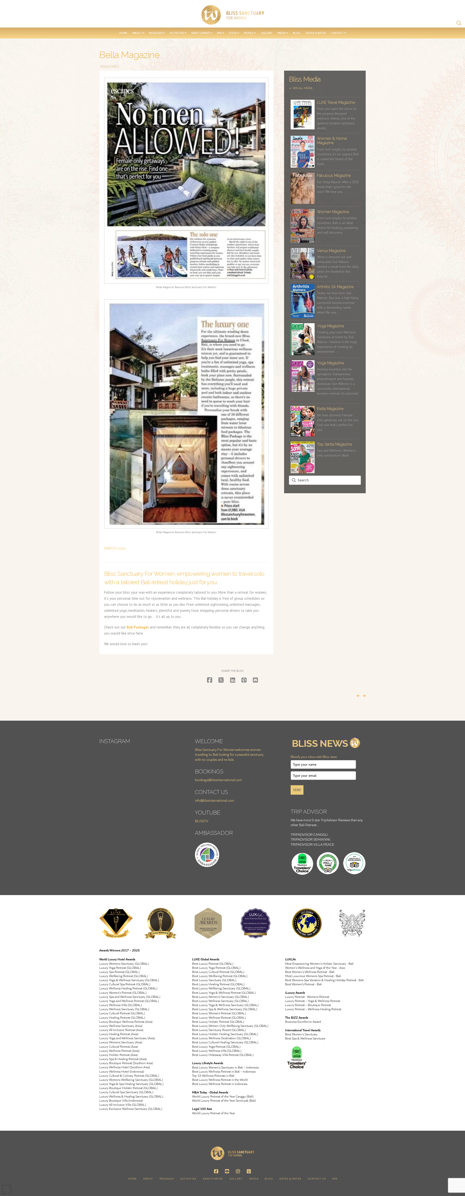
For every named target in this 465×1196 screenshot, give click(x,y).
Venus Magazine (331, 250)
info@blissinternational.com (214, 800)
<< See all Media (300, 88)
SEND (297, 790)
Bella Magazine (330, 408)
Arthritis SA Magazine (335, 286)
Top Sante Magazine (334, 444)
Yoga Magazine (330, 326)
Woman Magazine (333, 211)
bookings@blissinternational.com (218, 779)
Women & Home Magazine (332, 140)
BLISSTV (201, 821)
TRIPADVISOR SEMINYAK (310, 839)
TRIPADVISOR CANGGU (309, 834)
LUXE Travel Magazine (336, 102)
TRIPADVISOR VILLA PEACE (312, 844)
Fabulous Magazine (334, 175)
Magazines (109, 66)
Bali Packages (138, 627)
